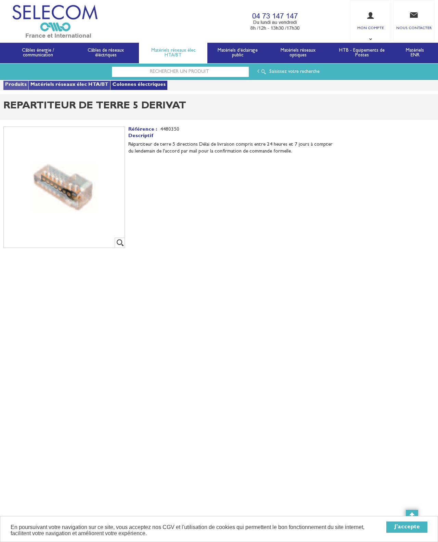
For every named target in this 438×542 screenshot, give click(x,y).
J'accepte (407, 527)
